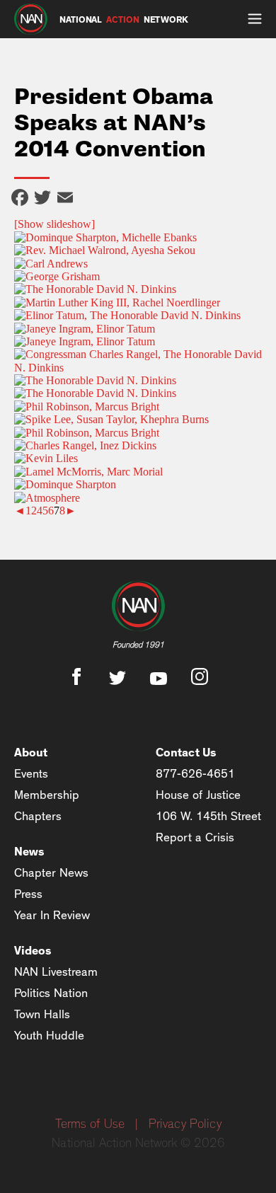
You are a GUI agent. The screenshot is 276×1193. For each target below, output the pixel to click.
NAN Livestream (56, 972)
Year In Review (52, 915)
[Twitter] (42, 199)
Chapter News (51, 873)
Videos (33, 951)
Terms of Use (90, 1124)
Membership (46, 795)
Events (31, 774)
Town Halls (42, 1014)
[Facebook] (19, 199)
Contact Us (186, 753)
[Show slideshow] (54, 224)
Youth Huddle (49, 1036)
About (30, 753)
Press (28, 894)
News (29, 852)
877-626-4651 (195, 774)
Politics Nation (51, 993)
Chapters (38, 816)
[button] (255, 19)
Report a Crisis (195, 837)
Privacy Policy (185, 1124)
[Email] (65, 199)
